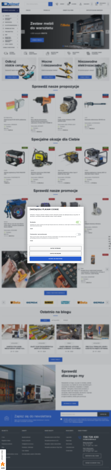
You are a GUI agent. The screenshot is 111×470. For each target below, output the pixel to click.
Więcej (31, 228)
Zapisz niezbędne (55, 253)
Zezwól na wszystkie (55, 258)
